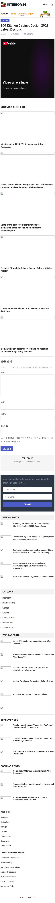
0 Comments (28, 34)
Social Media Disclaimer (10, 867)
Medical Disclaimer (8, 872)
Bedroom (6, 598)
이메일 (4, 414)
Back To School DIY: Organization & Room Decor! (33, 576)
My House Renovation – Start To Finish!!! (30, 694)
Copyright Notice (7, 881)
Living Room (8, 617)
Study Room (8, 627)
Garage (5, 608)
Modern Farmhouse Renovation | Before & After (33, 681)
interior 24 (30, 897)
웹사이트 (4, 426)
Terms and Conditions (10, 858)
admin (3, 34)
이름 (3, 402)
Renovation (7, 622)
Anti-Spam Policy (8, 886)
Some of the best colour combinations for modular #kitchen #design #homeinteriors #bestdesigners (21, 228)
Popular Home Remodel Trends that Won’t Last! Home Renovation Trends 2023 (33, 726)
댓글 (3, 372)
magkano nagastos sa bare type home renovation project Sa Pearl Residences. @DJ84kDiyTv (30, 565)
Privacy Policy (6, 862)
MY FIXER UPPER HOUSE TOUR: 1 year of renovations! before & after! (30, 798)
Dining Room (8, 603)
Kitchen (5, 21)
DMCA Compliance (8, 877)
